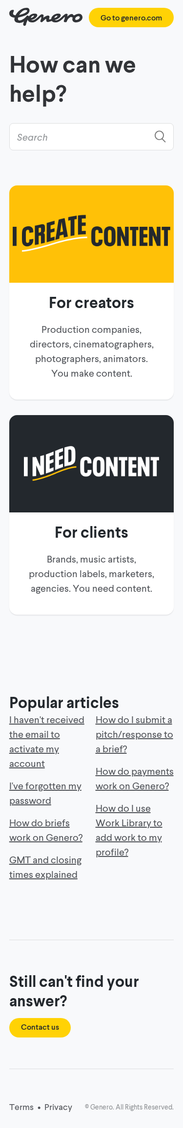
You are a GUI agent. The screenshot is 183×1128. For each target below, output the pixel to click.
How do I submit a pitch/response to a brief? (134, 733)
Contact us (40, 1026)
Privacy (58, 1106)
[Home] (46, 22)
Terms (21, 1106)
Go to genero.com (131, 17)
